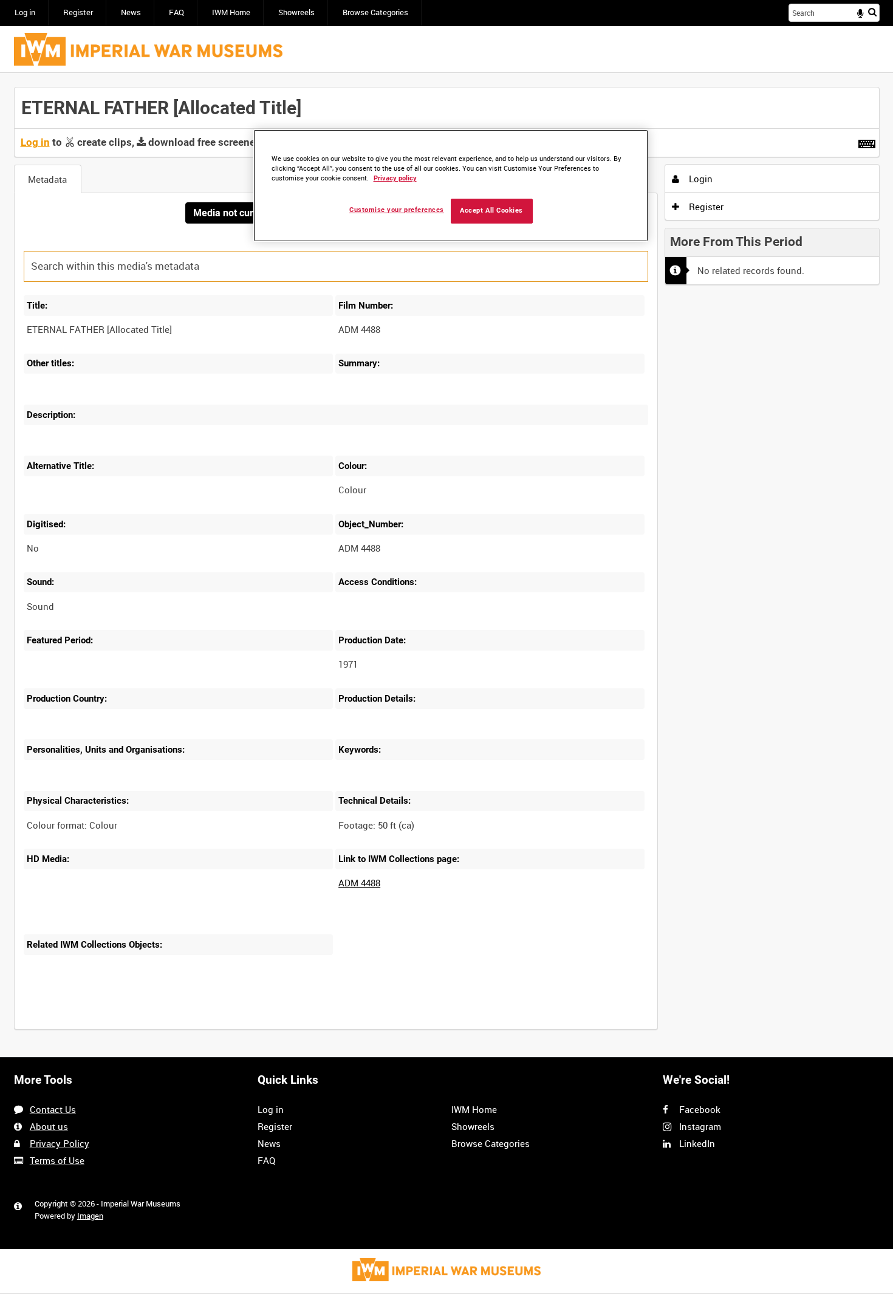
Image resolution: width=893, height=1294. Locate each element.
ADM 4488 (359, 883)
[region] (450, 185)
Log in (25, 12)
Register (78, 12)
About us (49, 1126)
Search (872, 11)
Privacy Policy (59, 1143)
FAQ (176, 12)
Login (699, 179)
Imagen (90, 1216)
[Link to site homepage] (148, 49)
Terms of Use (57, 1160)
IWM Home (231, 12)
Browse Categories (375, 12)
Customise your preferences (396, 210)
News (131, 12)
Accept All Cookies (491, 210)
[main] (447, 565)
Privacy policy (395, 178)
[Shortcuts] (866, 141)
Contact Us (53, 1109)
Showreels (296, 12)
